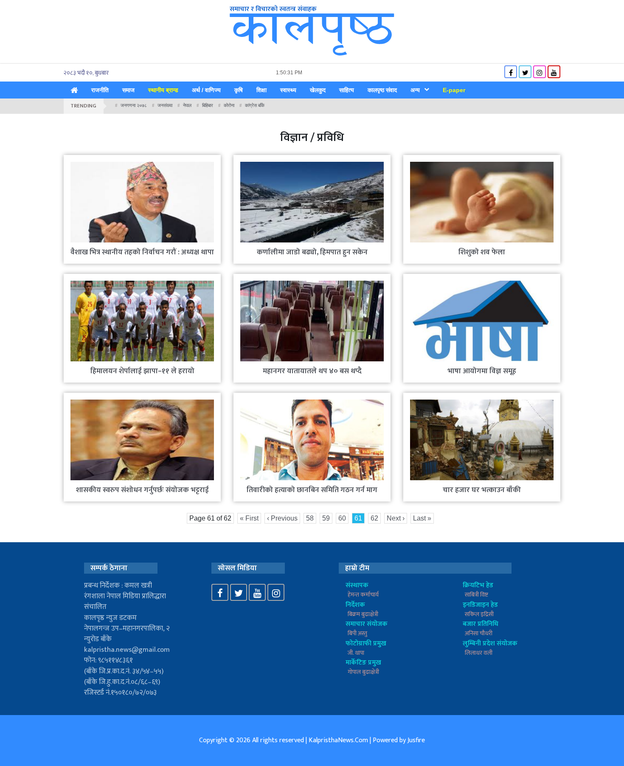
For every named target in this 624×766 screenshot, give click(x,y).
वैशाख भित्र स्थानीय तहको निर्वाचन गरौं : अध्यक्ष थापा (142, 252)
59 (326, 518)
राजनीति (100, 90)
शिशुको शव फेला (481, 252)
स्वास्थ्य (288, 90)
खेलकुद (318, 90)
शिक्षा (261, 90)
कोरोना (229, 105)
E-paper (454, 90)
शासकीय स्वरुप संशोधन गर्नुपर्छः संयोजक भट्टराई (142, 490)
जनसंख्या (164, 105)
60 (342, 518)
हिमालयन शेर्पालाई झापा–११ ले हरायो (142, 371)
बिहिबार (207, 105)
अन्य (415, 90)
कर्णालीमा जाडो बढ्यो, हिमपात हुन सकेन (312, 252)
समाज (128, 90)
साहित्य (346, 90)
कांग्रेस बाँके (254, 105)
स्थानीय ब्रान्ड (163, 90)
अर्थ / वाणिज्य (206, 90)
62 (374, 518)
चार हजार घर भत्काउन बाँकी (482, 490)
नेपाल (187, 105)
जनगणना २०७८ (134, 105)
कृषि (238, 90)
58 (310, 518)
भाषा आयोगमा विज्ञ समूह (481, 371)
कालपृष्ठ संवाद (382, 90)
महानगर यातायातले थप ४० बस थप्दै (312, 371)
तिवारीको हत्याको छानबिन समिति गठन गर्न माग (312, 490)
